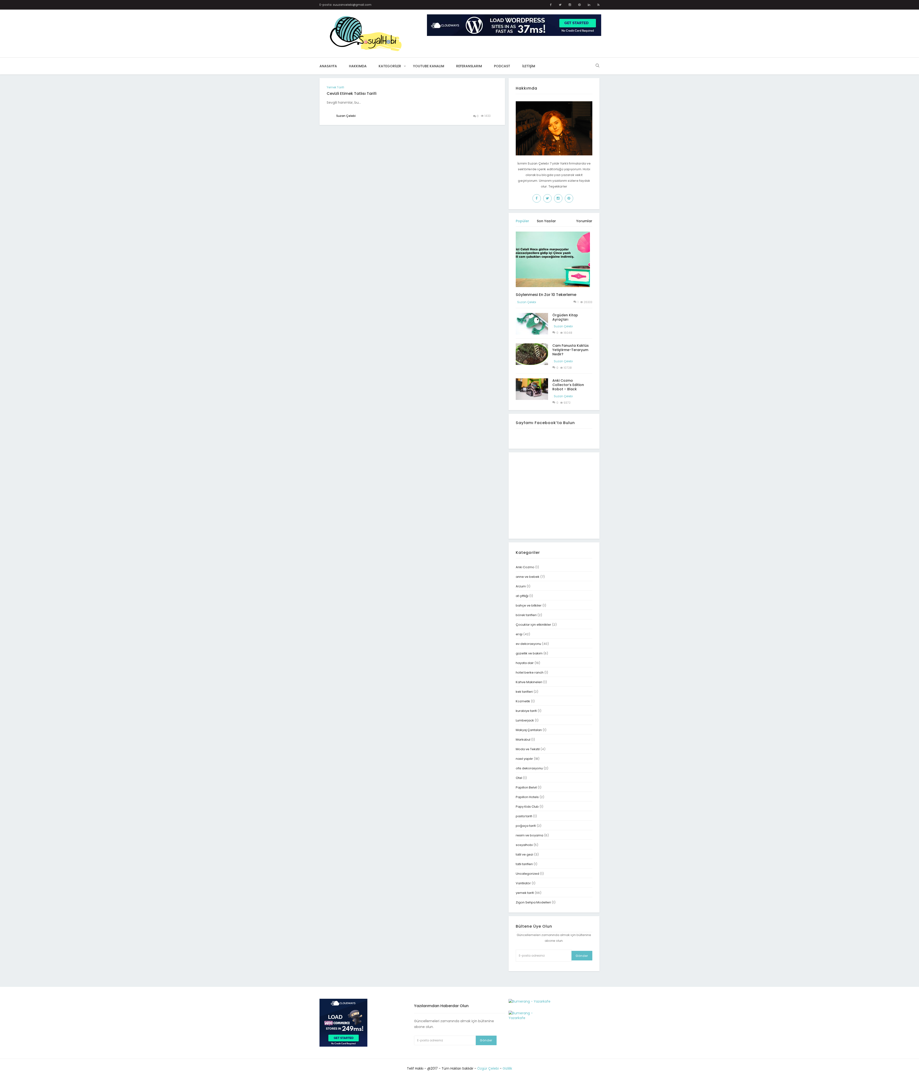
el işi (519, 634)
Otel (519, 778)
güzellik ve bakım (529, 653)
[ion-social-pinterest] (579, 5)
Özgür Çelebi (488, 1068)
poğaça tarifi (526, 825)
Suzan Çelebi (526, 302)
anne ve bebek (527, 576)
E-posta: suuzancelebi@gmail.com (345, 5)
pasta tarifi (524, 816)
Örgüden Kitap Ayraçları (565, 317)
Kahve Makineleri (529, 682)
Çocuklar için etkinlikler (533, 624)
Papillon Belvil (526, 787)
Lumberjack (525, 720)
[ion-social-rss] (598, 5)
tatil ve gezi (524, 854)
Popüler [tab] (522, 221)
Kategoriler (390, 66)
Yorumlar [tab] (584, 221)
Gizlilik (507, 1068)
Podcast (502, 66)
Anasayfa (328, 66)
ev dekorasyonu (528, 643)
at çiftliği (522, 596)
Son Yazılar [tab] (546, 221)
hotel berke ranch (530, 672)
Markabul (523, 739)
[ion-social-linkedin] (589, 5)
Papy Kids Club (527, 806)
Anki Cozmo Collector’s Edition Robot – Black (568, 384)
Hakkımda (358, 66)
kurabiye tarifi (526, 711)
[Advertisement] (556, 494)
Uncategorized (527, 873)
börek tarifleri (526, 615)
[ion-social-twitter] (560, 5)
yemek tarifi (335, 87)
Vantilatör (523, 883)
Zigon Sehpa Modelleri (533, 902)
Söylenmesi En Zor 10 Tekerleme (546, 294)
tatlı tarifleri (524, 864)
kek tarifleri (524, 691)
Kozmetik (523, 701)
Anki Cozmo (525, 567)
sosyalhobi (524, 845)
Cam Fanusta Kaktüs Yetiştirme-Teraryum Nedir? (570, 350)
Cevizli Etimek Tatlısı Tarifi (351, 93)
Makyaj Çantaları (529, 730)
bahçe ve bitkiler (529, 605)
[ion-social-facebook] (551, 5)
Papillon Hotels (527, 797)
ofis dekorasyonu (529, 768)
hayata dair (525, 663)
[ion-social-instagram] (570, 5)
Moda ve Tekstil (528, 749)
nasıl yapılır (524, 758)
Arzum (521, 586)
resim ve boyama (529, 835)
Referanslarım (469, 66)
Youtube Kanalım (428, 66)
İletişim (528, 66)
